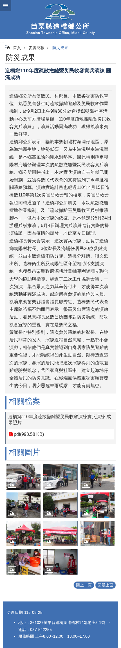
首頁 (17, 47)
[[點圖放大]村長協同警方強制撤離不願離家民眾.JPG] (60, 477)
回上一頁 (84, 585)
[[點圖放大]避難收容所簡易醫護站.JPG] (60, 562)
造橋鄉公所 (60, 19)
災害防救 (36, 47)
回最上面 (105, 585)
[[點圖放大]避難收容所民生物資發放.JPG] (23, 562)
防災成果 (60, 47)
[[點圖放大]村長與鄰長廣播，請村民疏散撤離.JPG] (97, 477)
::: (2, 41)
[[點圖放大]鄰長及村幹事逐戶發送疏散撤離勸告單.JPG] (97, 533)
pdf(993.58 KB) (29, 434)
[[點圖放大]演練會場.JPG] (60, 533)
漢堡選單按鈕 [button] (5, 5)
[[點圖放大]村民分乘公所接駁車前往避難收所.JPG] (23, 477)
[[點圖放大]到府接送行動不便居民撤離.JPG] (23, 505)
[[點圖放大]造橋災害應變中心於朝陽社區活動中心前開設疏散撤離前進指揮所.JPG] (97, 505)
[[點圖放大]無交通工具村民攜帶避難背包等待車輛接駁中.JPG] (23, 533)
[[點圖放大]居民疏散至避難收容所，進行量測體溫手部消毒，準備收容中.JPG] (60, 505)
